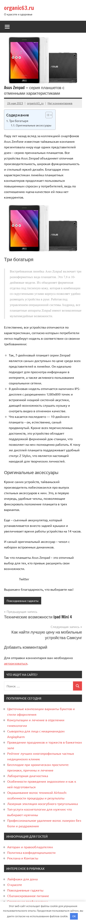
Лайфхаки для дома (22, 879)
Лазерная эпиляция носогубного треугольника (42, 804)
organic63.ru (19, 8)
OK (74, 916)
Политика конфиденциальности (31, 852)
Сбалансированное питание (28, 896)
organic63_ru (35, 103)
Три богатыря (18, 121)
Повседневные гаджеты (23, 600)
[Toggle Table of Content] (46, 115)
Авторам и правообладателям (30, 847)
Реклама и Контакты (22, 858)
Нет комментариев (60, 103)
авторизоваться (15, 663)
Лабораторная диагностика (27, 776)
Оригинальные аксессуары (33, 125)
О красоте (14, 885)
